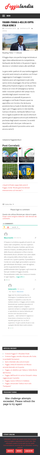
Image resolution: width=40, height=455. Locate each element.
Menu (8, 16)
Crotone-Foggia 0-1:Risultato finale (17, 354)
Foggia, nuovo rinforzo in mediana (17, 381)
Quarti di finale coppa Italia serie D (15, 185)
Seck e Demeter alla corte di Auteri (17, 362)
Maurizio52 (20, 292)
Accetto (10, 451)
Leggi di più (29, 451)
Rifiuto (19, 451)
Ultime (4, 31)
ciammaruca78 (25, 28)
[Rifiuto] (37, 446)
